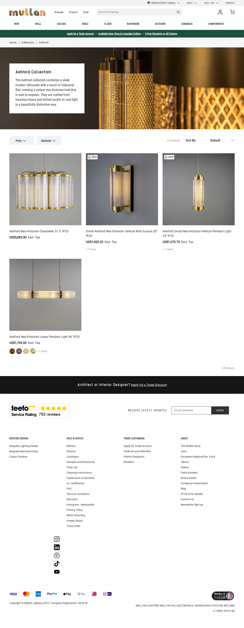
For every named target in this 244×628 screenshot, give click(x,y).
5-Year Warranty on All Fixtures (161, 33)
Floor (107, 23)
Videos (185, 467)
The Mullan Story (191, 445)
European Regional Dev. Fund (198, 456)
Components (216, 23)
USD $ (189, 3)
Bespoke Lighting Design (23, 445)
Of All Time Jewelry (192, 493)
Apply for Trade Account (138, 445)
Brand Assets (189, 477)
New (16, 23)
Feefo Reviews (189, 472)
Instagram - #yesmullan (81, 504)
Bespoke (59, 12)
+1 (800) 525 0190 (224, 610)
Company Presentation (194, 483)
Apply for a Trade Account (80, 33)
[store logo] (27, 12)
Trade (86, 12)
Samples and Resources (81, 461)
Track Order (73, 525)
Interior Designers (134, 456)
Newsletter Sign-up (192, 504)
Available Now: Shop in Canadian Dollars (119, 33)
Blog (183, 488)
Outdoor (160, 23)
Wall (38, 23)
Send (220, 410)
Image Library (75, 520)
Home (12, 42)
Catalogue (73, 456)
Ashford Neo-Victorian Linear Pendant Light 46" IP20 (44, 337)
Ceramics (187, 23)
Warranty (72, 499)
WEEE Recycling (76, 515)
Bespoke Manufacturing (23, 451)
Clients (185, 461)
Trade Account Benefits (137, 451)
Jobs (184, 451)
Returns (71, 451)
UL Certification (76, 483)
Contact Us (187, 499)
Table (85, 23)
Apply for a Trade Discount (149, 385)
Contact (230, 3)
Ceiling (61, 23)
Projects (73, 12)
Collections (27, 42)
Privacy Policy (75, 509)
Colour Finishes (18, 456)
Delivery (71, 445)
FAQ (69, 488)
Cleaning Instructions (79, 472)
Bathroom (133, 23)
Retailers (129, 461)
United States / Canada (163, 3)
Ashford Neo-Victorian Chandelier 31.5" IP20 (38, 231)
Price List (72, 467)
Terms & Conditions (78, 493)
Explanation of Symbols (80, 477)
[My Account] (221, 12)
